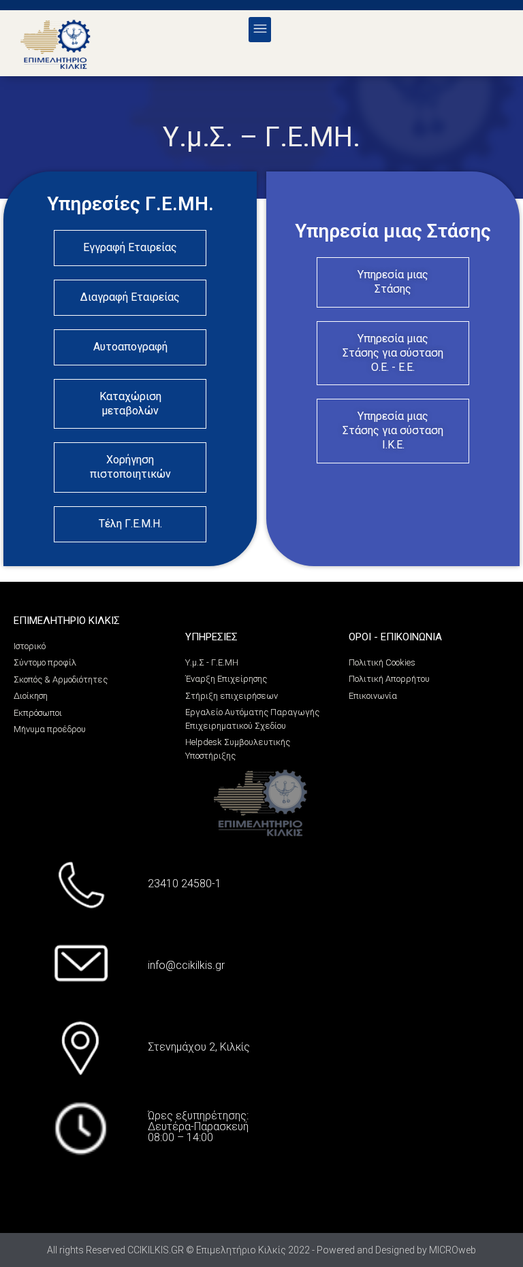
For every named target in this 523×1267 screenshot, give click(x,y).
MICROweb (452, 1250)
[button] (260, 29)
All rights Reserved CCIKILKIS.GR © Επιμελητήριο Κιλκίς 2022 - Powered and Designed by (238, 1250)
